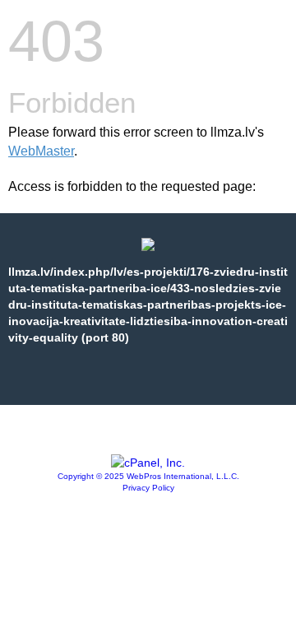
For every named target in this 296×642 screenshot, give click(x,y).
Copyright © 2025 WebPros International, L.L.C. (148, 476)
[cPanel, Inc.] (148, 462)
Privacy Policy (148, 487)
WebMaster (41, 151)
